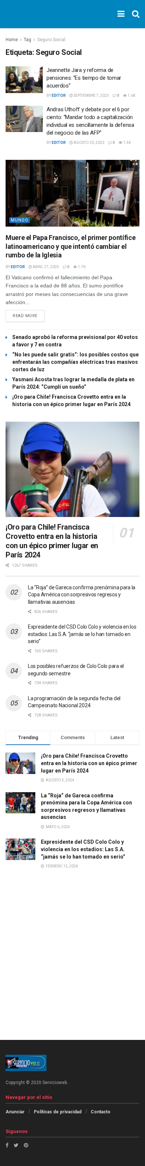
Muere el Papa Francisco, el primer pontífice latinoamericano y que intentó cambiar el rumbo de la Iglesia (70, 246)
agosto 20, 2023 (88, 143)
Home (12, 39)
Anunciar (15, 1111)
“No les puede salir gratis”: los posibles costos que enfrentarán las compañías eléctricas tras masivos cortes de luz (75, 362)
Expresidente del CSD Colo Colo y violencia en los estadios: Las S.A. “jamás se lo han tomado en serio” (82, 634)
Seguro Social (51, 39)
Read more (25, 315)
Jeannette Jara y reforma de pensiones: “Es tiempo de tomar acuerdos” (83, 78)
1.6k (131, 95)
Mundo (19, 220)
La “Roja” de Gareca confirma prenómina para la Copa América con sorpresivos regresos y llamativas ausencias (81, 594)
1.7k (81, 267)
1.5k (126, 143)
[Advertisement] (72, 965)
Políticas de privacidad (57, 1111)
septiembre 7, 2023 (91, 95)
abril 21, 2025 (45, 267)
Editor (59, 95)
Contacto (100, 1111)
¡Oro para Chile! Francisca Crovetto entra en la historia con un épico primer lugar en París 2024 (52, 541)
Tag (27, 39)
